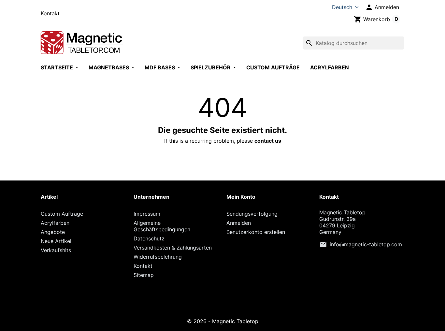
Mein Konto (240, 197)
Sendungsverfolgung (252, 213)
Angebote (53, 232)
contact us (267, 140)
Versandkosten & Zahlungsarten (173, 247)
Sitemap (144, 275)
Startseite (57, 67)
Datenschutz (149, 238)
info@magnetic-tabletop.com (366, 244)
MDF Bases (160, 67)
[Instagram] (222, 305)
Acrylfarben (329, 67)
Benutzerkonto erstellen (255, 232)
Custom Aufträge (273, 67)
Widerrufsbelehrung (158, 256)
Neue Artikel (56, 241)
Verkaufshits (56, 250)
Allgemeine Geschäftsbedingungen (162, 226)
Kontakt (50, 13)
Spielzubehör (211, 67)
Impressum (147, 213)
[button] (382, 7)
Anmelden (238, 223)
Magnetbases (109, 67)
